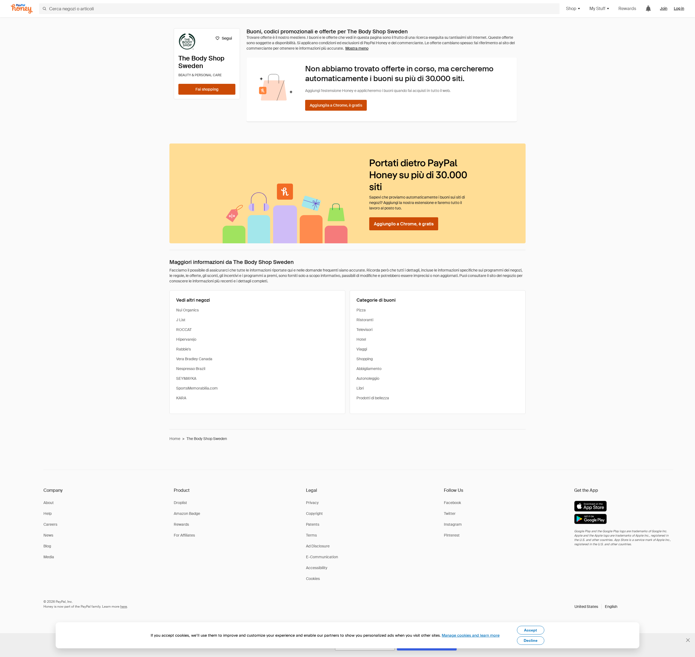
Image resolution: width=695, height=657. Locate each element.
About (48, 502)
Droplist (180, 502)
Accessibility (316, 567)
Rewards (627, 8)
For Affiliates (184, 535)
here (123, 606)
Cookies (313, 578)
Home (174, 438)
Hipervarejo (186, 339)
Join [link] (663, 8)
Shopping (364, 358)
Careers (50, 524)
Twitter (450, 513)
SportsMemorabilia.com (197, 388)
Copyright (314, 513)
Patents (312, 524)
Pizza (361, 310)
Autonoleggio (367, 378)
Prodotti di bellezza (372, 398)
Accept (530, 630)
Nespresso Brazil (190, 368)
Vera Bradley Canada (194, 358)
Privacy (312, 502)
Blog (47, 546)
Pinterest (452, 535)
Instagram (453, 524)
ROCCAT (184, 329)
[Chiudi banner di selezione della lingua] (688, 640)
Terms (311, 535)
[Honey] (22, 9)
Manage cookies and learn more (471, 635)
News (48, 535)
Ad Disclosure (318, 546)
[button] (595, 606)
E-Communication (322, 556)
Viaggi (361, 349)
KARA (181, 398)
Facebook (452, 502)
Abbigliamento (368, 368)
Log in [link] (679, 8)
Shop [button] (571, 8)
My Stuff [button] (597, 8)
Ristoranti (364, 319)
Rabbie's (183, 349)
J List (180, 319)
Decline (531, 640)
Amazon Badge (187, 513)
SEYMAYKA (186, 378)
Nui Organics (187, 310)
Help (47, 513)
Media (48, 556)
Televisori (364, 329)
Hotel (361, 339)
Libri (360, 388)
